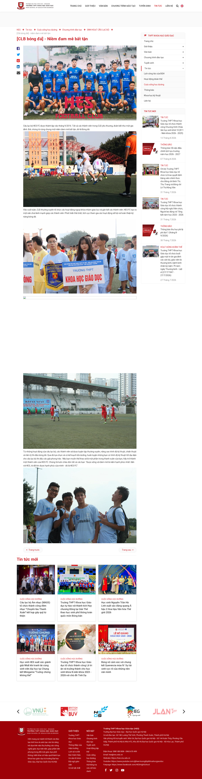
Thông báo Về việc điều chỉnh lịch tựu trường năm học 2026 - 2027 (171, 151)
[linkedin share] (18, 67)
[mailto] (18, 73)
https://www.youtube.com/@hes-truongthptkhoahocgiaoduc (137, 761)
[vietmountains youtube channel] (123, 770)
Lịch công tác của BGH (154, 74)
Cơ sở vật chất (74, 768)
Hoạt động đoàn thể (153, 79)
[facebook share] (18, 49)
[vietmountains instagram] (117, 770)
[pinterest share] (18, 61)
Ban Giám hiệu (74, 755)
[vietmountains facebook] (105, 770)
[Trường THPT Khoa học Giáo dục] (37, 6)
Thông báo (149, 90)
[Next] (183, 711)
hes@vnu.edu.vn (116, 755)
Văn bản (103, 6)
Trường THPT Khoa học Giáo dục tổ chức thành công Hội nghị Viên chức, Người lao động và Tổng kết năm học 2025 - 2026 (171, 208)
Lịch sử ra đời (74, 752)
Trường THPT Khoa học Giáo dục (74, 738)
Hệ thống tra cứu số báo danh (92, 768)
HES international (182, 6)
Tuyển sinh (145, 6)
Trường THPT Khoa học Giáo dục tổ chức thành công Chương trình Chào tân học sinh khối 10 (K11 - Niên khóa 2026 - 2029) (172, 127)
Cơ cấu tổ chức (74, 758)
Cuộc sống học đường (154, 84)
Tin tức (158, 6)
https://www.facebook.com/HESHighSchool (131, 764)
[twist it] (18, 55)
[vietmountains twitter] (111, 770)
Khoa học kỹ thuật (152, 95)
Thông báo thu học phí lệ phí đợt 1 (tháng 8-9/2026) (171, 232)
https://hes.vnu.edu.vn (120, 758)
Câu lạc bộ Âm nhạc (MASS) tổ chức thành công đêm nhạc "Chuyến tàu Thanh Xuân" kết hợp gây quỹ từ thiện (35, 609)
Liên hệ (169, 6)
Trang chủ (75, 6)
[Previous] (18, 711)
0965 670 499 (131, 751)
